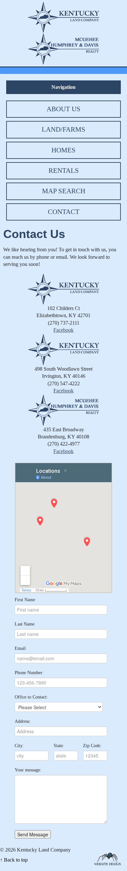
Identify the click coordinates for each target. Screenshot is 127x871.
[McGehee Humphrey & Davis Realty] (63, 48)
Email (20, 648)
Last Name (25, 624)
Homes (63, 150)
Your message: (28, 770)
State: (59, 745)
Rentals (64, 170)
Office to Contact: (31, 697)
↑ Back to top (14, 860)
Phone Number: (29, 672)
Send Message (32, 834)
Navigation (63, 87)
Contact (63, 212)
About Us (63, 109)
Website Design (107, 863)
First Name (25, 599)
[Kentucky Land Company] (63, 16)
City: (19, 745)
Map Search (63, 191)
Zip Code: (92, 745)
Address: (23, 721)
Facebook (63, 330)
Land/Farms (63, 129)
